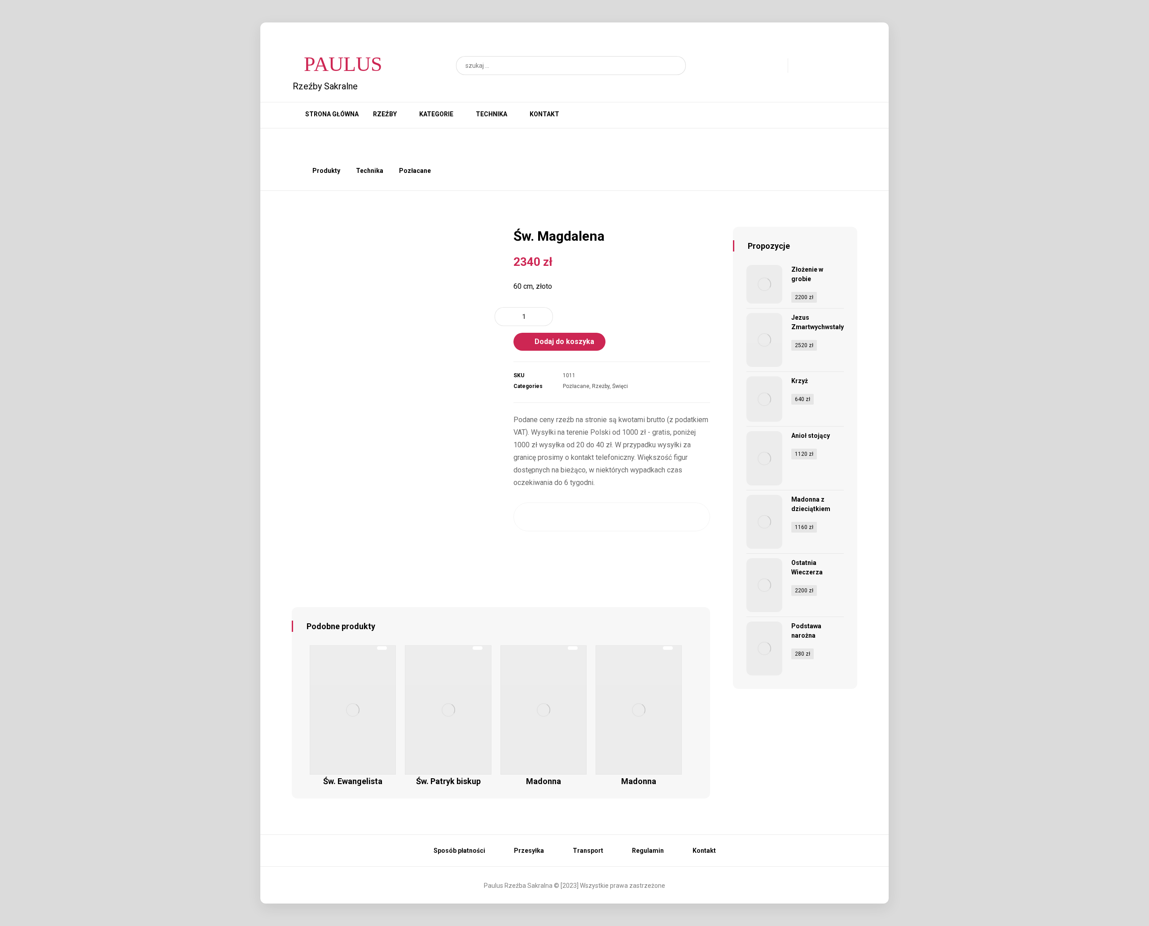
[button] (675, 66)
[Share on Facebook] (532, 516)
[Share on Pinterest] (585, 516)
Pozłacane (576, 386)
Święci (620, 386)
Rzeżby (601, 386)
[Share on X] (559, 516)
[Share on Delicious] (638, 516)
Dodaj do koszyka (564, 341)
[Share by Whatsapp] (665, 516)
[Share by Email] (692, 516)
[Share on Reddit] (612, 516)
